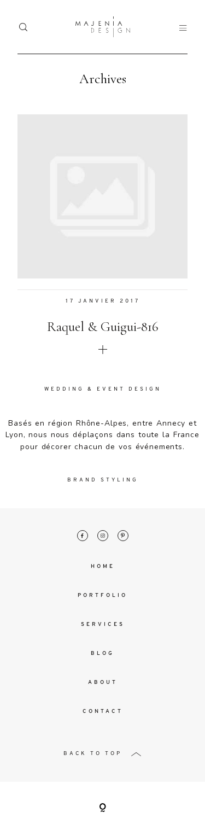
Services (103, 625)
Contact (103, 712)
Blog (102, 654)
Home (103, 567)
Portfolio (102, 596)
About (103, 683)
